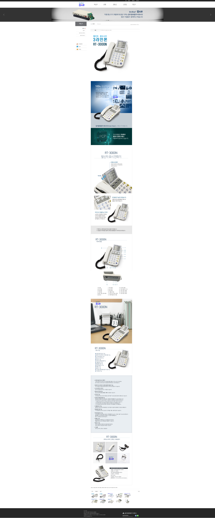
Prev (4, 15)
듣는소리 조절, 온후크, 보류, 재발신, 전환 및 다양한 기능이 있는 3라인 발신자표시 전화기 (104, 487)
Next (211, 15)
